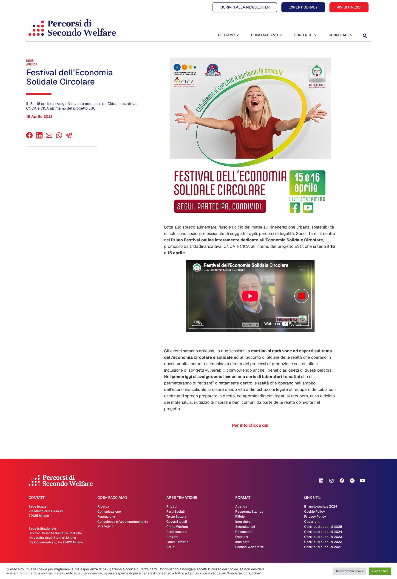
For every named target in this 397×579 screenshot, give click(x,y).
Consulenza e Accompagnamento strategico (122, 524)
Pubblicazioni (176, 532)
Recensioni (243, 532)
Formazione (106, 516)
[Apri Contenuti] (315, 35)
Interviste (242, 522)
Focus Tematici (177, 542)
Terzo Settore (176, 516)
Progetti (172, 537)
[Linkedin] (321, 480)
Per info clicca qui (250, 425)
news (30, 61)
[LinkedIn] (39, 137)
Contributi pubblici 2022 (323, 542)
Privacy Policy (315, 516)
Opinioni (241, 537)
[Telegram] (352, 480)
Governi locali (176, 522)
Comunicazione (109, 511)
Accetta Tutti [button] (379, 571)
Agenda (31, 64)
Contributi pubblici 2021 (322, 547)
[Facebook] (29, 137)
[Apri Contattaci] (351, 35)
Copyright (312, 522)
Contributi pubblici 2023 (323, 537)
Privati (171, 506)
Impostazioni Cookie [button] (350, 571)
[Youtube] (362, 480)
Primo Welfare (177, 527)
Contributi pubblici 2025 (323, 527)
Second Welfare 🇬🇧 (249, 547)
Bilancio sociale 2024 (320, 506)
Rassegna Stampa (249, 511)
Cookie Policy (314, 511)
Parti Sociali (175, 511)
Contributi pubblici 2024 (323, 532)
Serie (170, 547)
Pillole (240, 516)
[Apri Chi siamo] (237, 35)
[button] (365, 35)
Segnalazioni (245, 527)
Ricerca (103, 506)
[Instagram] (331, 480)
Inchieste (242, 542)
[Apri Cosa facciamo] (280, 35)
